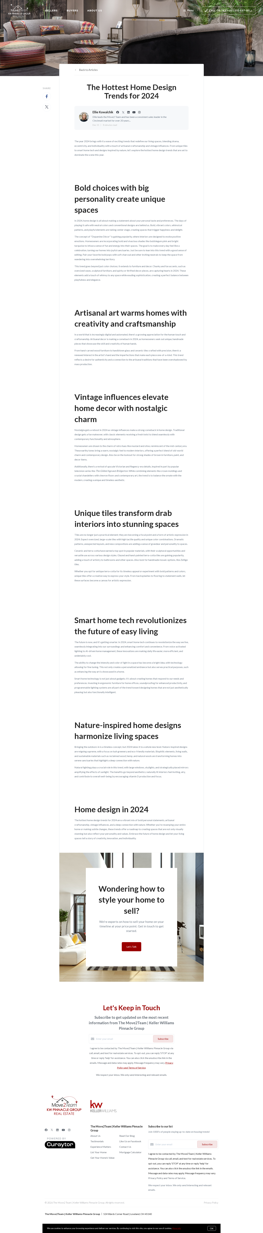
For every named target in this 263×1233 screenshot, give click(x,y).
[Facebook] (46, 1130)
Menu (190, 10)
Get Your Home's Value (102, 1157)
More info (176, 1228)
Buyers (72, 10)
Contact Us (125, 1146)
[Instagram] (69, 1130)
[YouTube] (63, 1130)
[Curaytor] (60, 1147)
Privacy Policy (211, 1202)
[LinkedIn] (57, 1130)
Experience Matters (100, 1146)
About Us (94, 10)
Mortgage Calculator (130, 1152)
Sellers (51, 10)
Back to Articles (88, 69)
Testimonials (97, 1141)
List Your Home (98, 1152)
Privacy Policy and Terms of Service (166, 1178)
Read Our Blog (127, 1135)
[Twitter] (52, 1130)
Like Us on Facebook (130, 1141)
